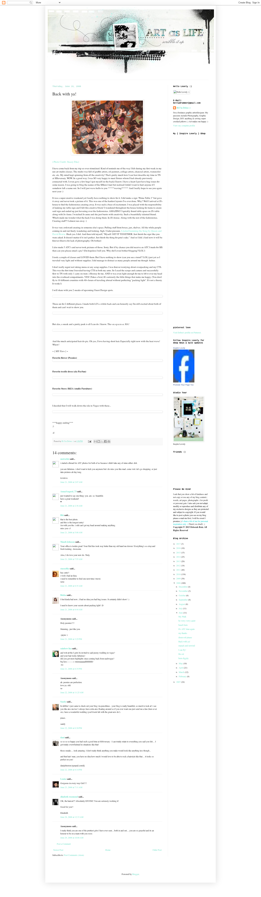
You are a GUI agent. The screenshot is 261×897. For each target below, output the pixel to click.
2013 (178, 561)
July (181, 608)
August (182, 604)
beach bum (182, 624)
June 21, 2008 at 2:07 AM (71, 482)
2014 (178, 556)
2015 (178, 552)
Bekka (63, 595)
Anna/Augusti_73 (68, 491)
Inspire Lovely (179, 348)
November (183, 590)
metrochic (64, 458)
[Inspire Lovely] (183, 381)
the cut (181, 653)
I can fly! (182, 649)
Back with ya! (184, 641)
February (183, 676)
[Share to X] (102, 441)
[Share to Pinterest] (109, 441)
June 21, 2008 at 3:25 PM (71, 639)
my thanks (182, 633)
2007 (178, 681)
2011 (178, 569)
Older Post (157, 849)
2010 (178, 574)
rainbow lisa (66, 648)
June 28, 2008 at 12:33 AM (71, 816)
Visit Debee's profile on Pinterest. (187, 332)
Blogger (135, 874)
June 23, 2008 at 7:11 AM (71, 787)
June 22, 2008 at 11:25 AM (71, 692)
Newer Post (58, 849)
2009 (178, 578)
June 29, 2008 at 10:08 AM (71, 837)
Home (107, 849)
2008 (178, 582)
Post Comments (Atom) (74, 855)
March (182, 672)
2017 (178, 543)
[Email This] (95, 441)
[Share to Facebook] (105, 441)
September (183, 599)
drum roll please (185, 637)
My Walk (182, 616)
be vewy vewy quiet (186, 620)
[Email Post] (89, 441)
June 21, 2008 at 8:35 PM (71, 668)
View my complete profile (184, 125)
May (181, 663)
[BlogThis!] (98, 441)
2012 (178, 565)
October (182, 595)
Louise (63, 778)
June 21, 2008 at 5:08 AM (71, 532)
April (181, 667)
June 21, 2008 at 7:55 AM (71, 559)
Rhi (62, 515)
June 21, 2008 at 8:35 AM (71, 585)
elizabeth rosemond (69, 796)
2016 (178, 548)
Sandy (63, 701)
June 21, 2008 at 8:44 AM (71, 609)
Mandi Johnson (67, 541)
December (183, 586)
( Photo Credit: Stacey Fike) (65, 161)
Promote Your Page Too (183, 385)
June (181, 612)
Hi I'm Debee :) (184, 107)
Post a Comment (64, 843)
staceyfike (64, 568)
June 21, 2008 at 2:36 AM (71, 505)
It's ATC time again (186, 629)
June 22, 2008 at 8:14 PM (71, 769)
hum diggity (183, 658)
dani (62, 737)
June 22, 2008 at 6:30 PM (71, 727)
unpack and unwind (186, 645)
